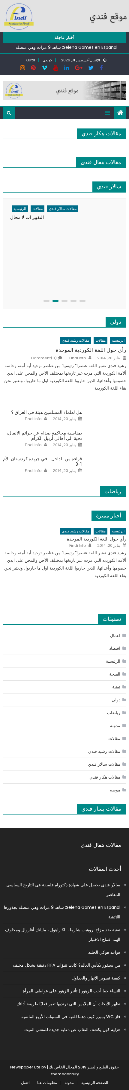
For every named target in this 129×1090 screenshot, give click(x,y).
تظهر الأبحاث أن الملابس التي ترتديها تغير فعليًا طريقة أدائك (68, 1004)
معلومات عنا (47, 1083)
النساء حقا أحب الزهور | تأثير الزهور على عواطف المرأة (71, 991)
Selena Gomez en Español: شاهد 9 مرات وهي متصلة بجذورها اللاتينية (62, 912)
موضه (115, 790)
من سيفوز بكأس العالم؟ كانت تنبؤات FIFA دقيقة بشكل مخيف (66, 965)
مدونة (115, 726)
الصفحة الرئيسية (94, 1083)
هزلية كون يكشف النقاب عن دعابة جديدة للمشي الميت (72, 1030)
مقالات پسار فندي (101, 808)
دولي (115, 322)
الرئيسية (20, 208)
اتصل (25, 1083)
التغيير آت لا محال (27, 217)
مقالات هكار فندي (101, 133)
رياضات (112, 491)
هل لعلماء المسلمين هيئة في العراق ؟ (46, 412)
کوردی (47, 60)
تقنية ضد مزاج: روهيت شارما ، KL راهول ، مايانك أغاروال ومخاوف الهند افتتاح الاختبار (62, 934)
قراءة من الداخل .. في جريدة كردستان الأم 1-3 (42, 461)
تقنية (116, 687)
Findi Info (77, 358)
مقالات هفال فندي (101, 162)
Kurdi (30, 60)
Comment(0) (44, 358)
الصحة (114, 674)
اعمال (115, 635)
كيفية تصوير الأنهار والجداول (96, 978)
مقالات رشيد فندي (75, 340)
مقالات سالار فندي (62, 208)
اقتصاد (114, 648)
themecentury (65, 1074)
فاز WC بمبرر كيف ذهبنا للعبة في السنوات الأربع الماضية (70, 1017)
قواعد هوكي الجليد (104, 952)
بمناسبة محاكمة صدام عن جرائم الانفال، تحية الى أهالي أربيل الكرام (44, 435)
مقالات (37, 208)
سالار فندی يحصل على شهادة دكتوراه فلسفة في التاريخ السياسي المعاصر (63, 889)
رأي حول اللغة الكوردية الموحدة (91, 349)
